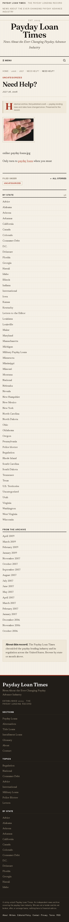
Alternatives (9, 724)
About (6, 745)
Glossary (7, 740)
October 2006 (10, 631)
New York (8, 408)
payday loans (25, 161)
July (21, 71)
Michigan (8, 347)
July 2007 (8, 581)
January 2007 (10, 614)
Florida (6, 257)
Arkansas (7, 218)
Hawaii (6, 269)
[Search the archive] (63, 60)
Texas (6, 481)
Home (6, 71)
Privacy (44, 915)
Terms (52, 915)
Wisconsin (8, 520)
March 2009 (9, 542)
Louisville (8, 324)
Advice (6, 202)
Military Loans (10, 792)
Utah (5, 497)
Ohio (5, 425)
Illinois (6, 280)
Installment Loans (12, 735)
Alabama (7, 207)
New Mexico (9, 402)
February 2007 (10, 609)
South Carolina (11, 464)
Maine (6, 330)
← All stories (58, 178)
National (7, 380)
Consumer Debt (11, 241)
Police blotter (10, 447)
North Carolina (11, 414)
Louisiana (8, 319)
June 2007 (8, 586)
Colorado (8, 235)
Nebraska (8, 386)
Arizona (7, 213)
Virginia (7, 503)
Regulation (8, 453)
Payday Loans (10, 719)
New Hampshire (11, 397)
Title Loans (9, 729)
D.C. (5, 246)
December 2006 (11, 620)
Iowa (5, 297)
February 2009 (10, 547)
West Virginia (10, 514)
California (8, 224)
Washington (9, 508)
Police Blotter (10, 798)
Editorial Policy (24, 915)
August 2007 (10, 575)
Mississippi (8, 363)
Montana (8, 375)
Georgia (7, 263)
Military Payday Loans (15, 352)
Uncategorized (12, 77)
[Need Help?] (34, 129)
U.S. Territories (11, 486)
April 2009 (8, 536)
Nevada (7, 391)
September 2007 (12, 570)
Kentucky (8, 308)
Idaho (6, 274)
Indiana (6, 285)
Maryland (8, 336)
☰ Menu (7, 60)
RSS (58, 915)
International (10, 291)
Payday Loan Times (34, 30)
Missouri (7, 369)
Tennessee (8, 475)
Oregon (7, 436)
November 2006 (11, 625)
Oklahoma (8, 430)
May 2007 (8, 592)
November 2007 (11, 559)
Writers (12, 915)
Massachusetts (10, 341)
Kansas (6, 302)
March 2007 (9, 603)
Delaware (8, 252)
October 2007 (10, 564)
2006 (13, 71)
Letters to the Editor (14, 313)
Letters (6, 803)
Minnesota (8, 358)
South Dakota (10, 469)
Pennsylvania (10, 442)
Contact (7, 751)
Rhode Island (10, 458)
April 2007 (8, 598)
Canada (6, 230)
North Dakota (10, 419)
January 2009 (10, 553)
